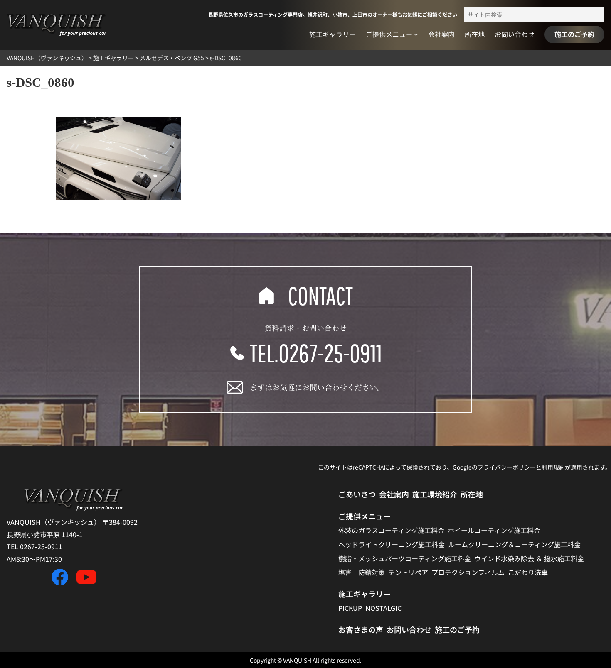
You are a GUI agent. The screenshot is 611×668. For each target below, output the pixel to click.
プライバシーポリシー (507, 467)
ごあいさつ (357, 494)
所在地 (472, 494)
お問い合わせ (409, 629)
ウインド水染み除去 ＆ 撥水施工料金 (529, 558)
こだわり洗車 (528, 572)
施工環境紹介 (434, 494)
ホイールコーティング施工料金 (494, 530)
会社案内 (394, 494)
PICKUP (350, 608)
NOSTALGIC (383, 608)
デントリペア (408, 572)
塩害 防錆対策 (361, 572)
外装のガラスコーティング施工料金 (391, 530)
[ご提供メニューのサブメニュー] (416, 34)
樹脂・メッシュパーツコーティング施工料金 (404, 558)
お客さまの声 (360, 629)
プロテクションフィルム (468, 572)
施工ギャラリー (364, 593)
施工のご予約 (574, 34)
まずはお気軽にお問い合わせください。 (317, 387)
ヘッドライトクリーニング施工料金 (391, 544)
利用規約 (553, 467)
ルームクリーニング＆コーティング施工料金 (514, 544)
